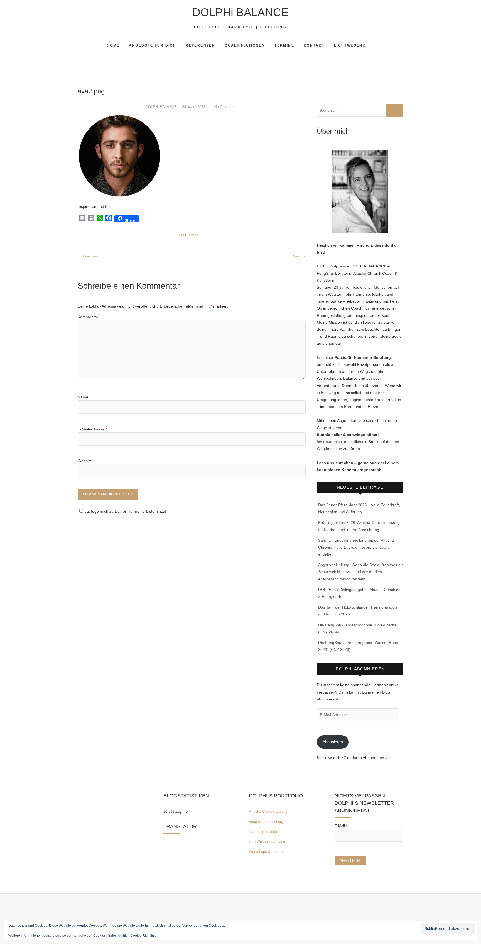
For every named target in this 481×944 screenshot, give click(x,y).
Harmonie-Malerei (263, 831)
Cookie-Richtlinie (144, 936)
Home (113, 45)
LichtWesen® (350, 45)
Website (85, 461)
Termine (284, 45)
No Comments (225, 107)
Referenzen (200, 45)
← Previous (88, 256)
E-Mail (341, 826)
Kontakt (314, 45)
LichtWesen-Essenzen (267, 842)
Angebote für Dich (152, 45)
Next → (299, 256)
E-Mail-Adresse (92, 429)
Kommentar (89, 317)
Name (84, 397)
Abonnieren (333, 741)
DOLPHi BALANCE (240, 12)
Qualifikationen (245, 45)
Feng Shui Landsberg (266, 821)
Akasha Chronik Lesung (268, 811)
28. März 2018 (194, 107)
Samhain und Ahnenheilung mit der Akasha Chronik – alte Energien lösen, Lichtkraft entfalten (356, 547)
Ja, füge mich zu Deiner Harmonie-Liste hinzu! (125, 511)
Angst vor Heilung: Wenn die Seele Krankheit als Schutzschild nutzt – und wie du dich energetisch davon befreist (360, 572)
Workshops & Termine (266, 852)
